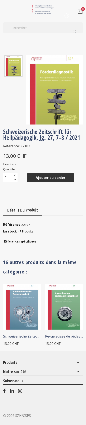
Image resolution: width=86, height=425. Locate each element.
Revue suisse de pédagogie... (64, 336)
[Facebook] (4, 392)
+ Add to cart (16, 325)
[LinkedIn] (12, 392)
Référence (11, 224)
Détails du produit (22, 210)
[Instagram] (20, 392)
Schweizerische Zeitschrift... (22, 336)
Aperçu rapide (32, 292)
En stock (10, 231)
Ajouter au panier (50, 177)
